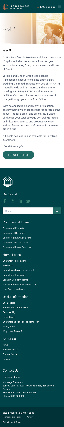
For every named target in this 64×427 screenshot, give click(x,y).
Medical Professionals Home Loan (20, 284)
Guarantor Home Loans (14, 260)
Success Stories (10, 349)
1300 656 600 (17, 395)
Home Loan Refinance (14, 274)
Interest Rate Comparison (15, 307)
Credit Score (9, 316)
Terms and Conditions (12, 416)
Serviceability (9, 312)
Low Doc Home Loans (14, 289)
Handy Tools (9, 326)
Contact (6, 358)
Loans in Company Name (15, 279)
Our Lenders (9, 302)
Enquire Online (18, 155)
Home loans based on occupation (19, 270)
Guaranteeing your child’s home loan (21, 321)
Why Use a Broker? (12, 331)
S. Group (17, 421)
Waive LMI (8, 265)
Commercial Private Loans (16, 242)
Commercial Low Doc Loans (17, 237)
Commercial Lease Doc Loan (17, 247)
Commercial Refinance (14, 232)
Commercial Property (13, 228)
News (5, 344)
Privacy (29, 416)
